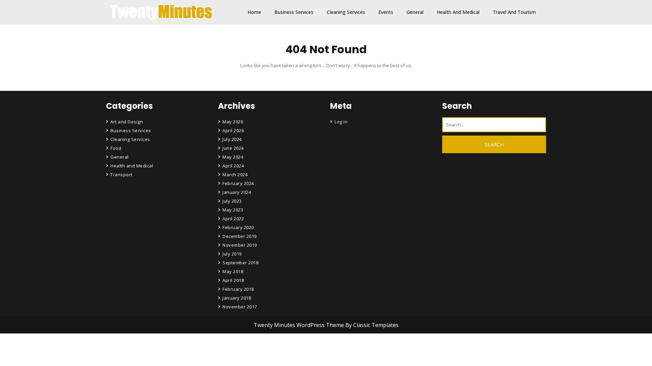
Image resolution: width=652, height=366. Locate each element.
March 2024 (235, 174)
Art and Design (126, 122)
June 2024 (233, 148)
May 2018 (232, 271)
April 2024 (233, 166)
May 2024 (232, 157)
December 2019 (239, 236)
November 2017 (239, 307)
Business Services (293, 12)
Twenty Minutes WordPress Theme (299, 325)
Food (115, 148)
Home (254, 12)
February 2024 (238, 183)
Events (385, 12)
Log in (340, 122)
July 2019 (232, 254)
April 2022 (233, 219)
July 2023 (232, 201)
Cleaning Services (346, 12)
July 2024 (232, 139)
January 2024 (236, 192)
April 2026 (233, 130)
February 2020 (238, 227)
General (414, 12)
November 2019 (239, 245)
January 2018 (236, 298)
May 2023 (232, 210)
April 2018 (233, 280)
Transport (121, 174)
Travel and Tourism (514, 12)
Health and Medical (458, 12)
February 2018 (238, 289)
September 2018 (240, 263)
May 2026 (232, 122)
